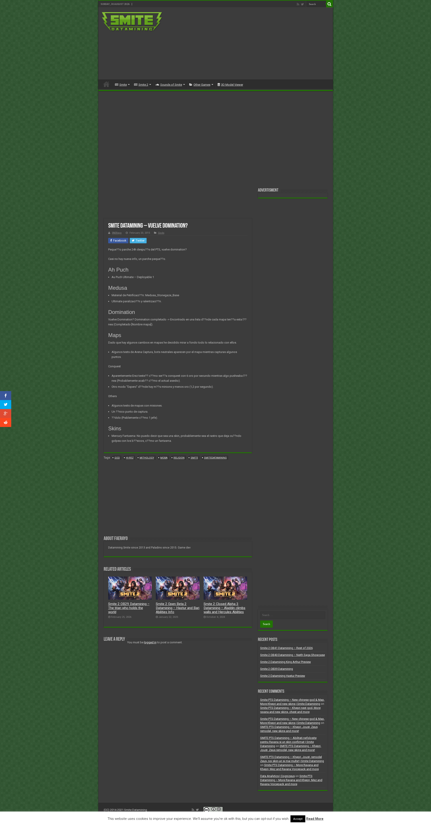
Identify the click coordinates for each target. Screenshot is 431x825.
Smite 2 (143, 84)
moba (163, 457)
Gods (161, 232)
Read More (314, 819)
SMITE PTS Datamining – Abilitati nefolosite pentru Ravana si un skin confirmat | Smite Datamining (288, 742)
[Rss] (298, 4)
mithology (147, 457)
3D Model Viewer (232, 84)
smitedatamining (215, 457)
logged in (150, 642)
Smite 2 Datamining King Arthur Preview (285, 662)
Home (106, 84)
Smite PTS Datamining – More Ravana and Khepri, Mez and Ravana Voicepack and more (291, 780)
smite (194, 457)
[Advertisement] (248, 43)
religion (179, 457)
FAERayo (117, 232)
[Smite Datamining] (132, 21)
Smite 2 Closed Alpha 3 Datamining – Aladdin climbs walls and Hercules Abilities (224, 608)
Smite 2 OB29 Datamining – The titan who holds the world (129, 608)
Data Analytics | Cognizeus (277, 776)
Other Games (202, 84)
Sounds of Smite (171, 84)
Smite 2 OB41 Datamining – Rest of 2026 (286, 648)
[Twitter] (302, 4)
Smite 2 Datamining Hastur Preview (282, 675)
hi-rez (130, 457)
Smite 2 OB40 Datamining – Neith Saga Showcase (292, 655)
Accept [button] (298, 819)
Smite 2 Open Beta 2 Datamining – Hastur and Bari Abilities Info (177, 608)
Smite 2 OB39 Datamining (276, 668)
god (117, 457)
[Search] (329, 4)
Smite (123, 84)
